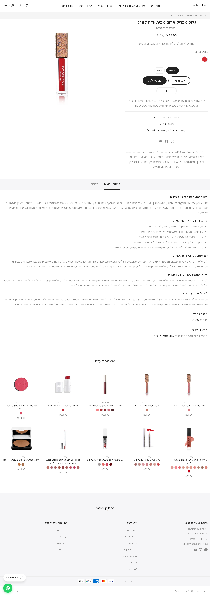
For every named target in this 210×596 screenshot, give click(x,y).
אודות (16, 591)
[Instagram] (200, 549)
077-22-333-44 (196, 539)
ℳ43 (159, 70)
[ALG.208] (172, 467)
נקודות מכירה (61, 536)
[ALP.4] (147, 464)
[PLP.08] (55, 467)
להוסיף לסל (154, 80)
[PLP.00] (47, 467)
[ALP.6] (139, 464)
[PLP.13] (66, 467)
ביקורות (94, 184)
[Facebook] (166, 141)
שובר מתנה (132, 562)
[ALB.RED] (110, 464)
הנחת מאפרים (61, 549)
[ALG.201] (206, 467)
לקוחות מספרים (131, 569)
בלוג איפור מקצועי (130, 549)
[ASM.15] (19, 464)
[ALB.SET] (99, 464)
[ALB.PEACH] (103, 464)
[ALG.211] (198, 467)
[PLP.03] (78, 467)
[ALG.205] (183, 467)
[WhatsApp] (172, 141)
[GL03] (105, 410)
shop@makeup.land (192, 543)
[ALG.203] (190, 467)
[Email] (160, 141)
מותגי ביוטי (156, 6)
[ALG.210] (202, 467)
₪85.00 (172, 70)
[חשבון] (20, 5)
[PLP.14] (63, 467)
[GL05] (97, 410)
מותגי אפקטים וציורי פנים (131, 6)
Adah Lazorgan (163, 117)
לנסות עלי (179, 80)
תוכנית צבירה (62, 530)
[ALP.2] (154, 464)
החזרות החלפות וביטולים (127, 536)
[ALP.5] (143, 464)
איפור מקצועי (104, 6)
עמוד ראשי (203, 15)
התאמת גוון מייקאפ (129, 556)
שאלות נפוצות (112, 184)
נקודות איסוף (132, 543)
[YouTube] (195, 549)
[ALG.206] (179, 467)
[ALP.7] (135, 464)
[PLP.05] (51, 467)
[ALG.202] (194, 467)
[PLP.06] (59, 467)
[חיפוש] (27, 5)
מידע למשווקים (61, 543)
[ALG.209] (189, 471)
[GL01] (112, 410)
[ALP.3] (150, 464)
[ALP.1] (158, 464)
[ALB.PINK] (106, 464)
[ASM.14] (22, 464)
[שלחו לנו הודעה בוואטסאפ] (7, 588)
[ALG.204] (187, 467)
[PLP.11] (70, 467)
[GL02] (108, 410)
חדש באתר (67, 6)
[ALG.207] (175, 467)
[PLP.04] (74, 467)
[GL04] (101, 410)
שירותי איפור (85, 6)
